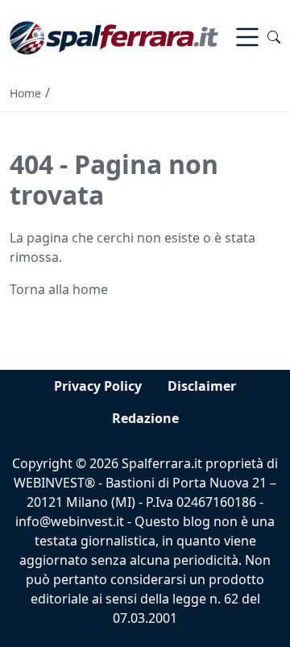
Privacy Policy (98, 386)
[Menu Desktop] (247, 37)
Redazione (145, 418)
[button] (273, 37)
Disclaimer (202, 386)
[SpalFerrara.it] (114, 35)
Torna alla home (59, 289)
